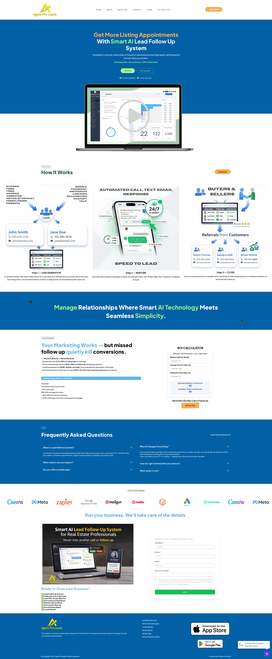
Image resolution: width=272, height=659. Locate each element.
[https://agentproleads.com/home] (44, 10)
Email (157, 561)
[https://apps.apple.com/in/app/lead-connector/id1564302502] (210, 628)
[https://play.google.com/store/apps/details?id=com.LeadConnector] (210, 643)
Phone (158, 552)
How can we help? (162, 571)
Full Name (159, 543)
